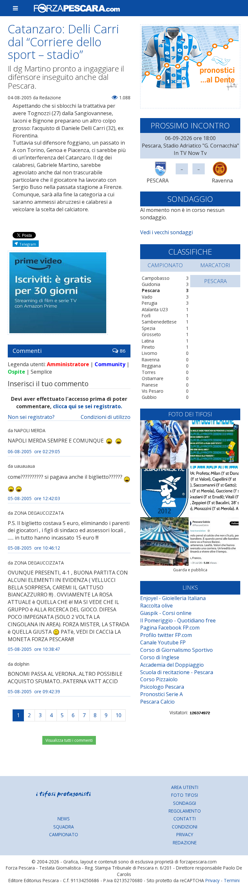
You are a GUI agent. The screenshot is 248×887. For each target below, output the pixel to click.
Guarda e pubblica (190, 570)
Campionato (63, 834)
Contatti (184, 819)
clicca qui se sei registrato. (87, 406)
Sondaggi (184, 803)
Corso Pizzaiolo (159, 679)
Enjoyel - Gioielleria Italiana (173, 598)
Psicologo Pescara (162, 686)
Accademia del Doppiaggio (172, 664)
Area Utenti (184, 787)
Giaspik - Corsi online (165, 613)
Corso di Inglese (159, 657)
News (63, 819)
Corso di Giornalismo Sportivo (176, 649)
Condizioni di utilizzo (105, 417)
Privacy (184, 834)
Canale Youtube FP (163, 642)
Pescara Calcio (157, 701)
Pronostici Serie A (161, 694)
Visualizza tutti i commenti (69, 740)
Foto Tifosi (184, 795)
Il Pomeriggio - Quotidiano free (178, 620)
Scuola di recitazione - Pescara (176, 672)
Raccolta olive (156, 605)
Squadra (63, 827)
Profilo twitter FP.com (166, 635)
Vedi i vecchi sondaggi (166, 232)
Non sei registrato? (31, 417)
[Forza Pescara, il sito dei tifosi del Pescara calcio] (134, 8)
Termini (232, 880)
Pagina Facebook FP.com (170, 627)
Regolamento (185, 811)
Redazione (185, 842)
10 (118, 715)
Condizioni (184, 827)
